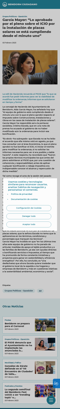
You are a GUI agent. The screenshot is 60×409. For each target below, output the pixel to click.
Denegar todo (29, 216)
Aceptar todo (28, 224)
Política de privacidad (21, 194)
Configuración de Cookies (28, 208)
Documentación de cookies (24, 199)
